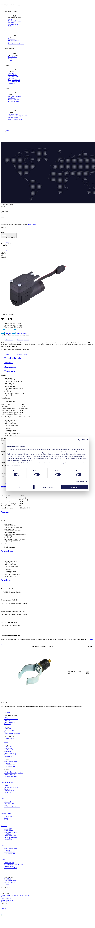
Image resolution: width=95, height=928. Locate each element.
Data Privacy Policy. (14, 465)
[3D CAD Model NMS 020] (3, 483)
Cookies (6, 884)
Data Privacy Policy (10, 880)
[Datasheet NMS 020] (3, 449)
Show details (80, 481)
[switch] (37, 474)
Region (3, 206)
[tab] (49, 358)
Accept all (74, 487)
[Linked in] (6, 874)
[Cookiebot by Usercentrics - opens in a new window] (80, 439)
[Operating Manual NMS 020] (3, 460)
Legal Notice (8, 879)
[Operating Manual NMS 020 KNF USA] (3, 471)
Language (4, 227)
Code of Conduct (9, 882)
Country (3, 213)
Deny (20, 487)
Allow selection (48, 487)
